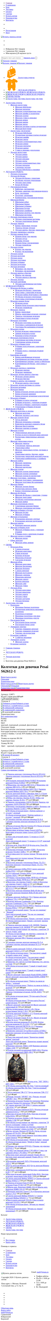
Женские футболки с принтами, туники (31, 495)
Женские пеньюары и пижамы (27, 422)
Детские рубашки (17, 262)
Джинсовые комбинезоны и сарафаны (30, 458)
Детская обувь (16, 588)
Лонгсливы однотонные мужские (28, 299)
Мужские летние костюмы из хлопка (25, 385)
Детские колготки (17, 256)
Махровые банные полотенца (27, 607)
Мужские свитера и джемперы (22, 368)
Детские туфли (21, 596)
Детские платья (16, 254)
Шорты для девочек (23, 275)
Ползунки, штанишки (24, 195)
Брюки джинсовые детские (26, 226)
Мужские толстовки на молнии (28, 323)
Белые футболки (21, 185)
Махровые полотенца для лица (27, 616)
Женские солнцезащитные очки (28, 111)
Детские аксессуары (18, 152)
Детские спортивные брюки (26, 221)
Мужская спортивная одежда (22, 338)
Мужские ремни (21, 144)
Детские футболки (17, 176)
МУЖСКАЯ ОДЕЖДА (36, 92)
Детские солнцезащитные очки (27, 163)
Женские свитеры (22, 465)
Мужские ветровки (18, 387)
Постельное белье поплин (25, 622)
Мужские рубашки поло (20, 344)
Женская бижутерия (23, 129)
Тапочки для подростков (25, 633)
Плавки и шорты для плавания (22, 381)
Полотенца (14, 605)
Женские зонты (21, 124)
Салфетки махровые (23, 637)
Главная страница (13, 648)
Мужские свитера (22, 370)
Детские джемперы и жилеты (22, 232)
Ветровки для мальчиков (25, 271)
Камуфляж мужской (18, 355)
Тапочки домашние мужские (27, 631)
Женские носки (21, 538)
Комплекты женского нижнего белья (30, 424)
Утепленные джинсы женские (27, 446)
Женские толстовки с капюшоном (29, 480)
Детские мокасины (22, 592)
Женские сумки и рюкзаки (26, 118)
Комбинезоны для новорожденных (29, 198)
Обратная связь (7, 1308)
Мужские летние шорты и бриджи (24, 374)
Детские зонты (21, 161)
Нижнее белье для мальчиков (27, 243)
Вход (8, 33)
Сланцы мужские (22, 549)
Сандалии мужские (23, 560)
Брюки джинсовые (22, 312)
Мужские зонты (21, 139)
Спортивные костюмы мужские (28, 340)
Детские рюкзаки (22, 159)
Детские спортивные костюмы (27, 219)
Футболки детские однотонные (28, 180)
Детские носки (16, 258)
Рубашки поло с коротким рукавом (29, 534)
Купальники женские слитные (27, 519)
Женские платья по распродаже (28, 476)
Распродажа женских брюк (26, 489)
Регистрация (11, 30)
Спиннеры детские (23, 167)
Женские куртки (17, 430)
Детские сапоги (21, 594)
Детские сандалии (22, 599)
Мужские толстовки (18, 320)
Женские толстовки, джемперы (23, 478)
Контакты (10, 20)
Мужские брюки (17, 389)
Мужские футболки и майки (21, 288)
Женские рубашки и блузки (21, 510)
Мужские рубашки (18, 398)
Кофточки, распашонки (24, 189)
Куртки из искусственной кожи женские (31, 435)
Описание (5, 686)
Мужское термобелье (23, 308)
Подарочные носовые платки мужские (30, 135)
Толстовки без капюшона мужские (29, 327)
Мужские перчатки (23, 146)
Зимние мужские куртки (25, 333)
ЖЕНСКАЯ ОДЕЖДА (35, 94)
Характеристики (7, 688)
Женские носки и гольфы (20, 536)
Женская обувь (16, 562)
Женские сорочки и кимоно (26, 428)
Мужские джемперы (23, 372)
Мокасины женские (23, 577)
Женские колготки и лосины (22, 411)
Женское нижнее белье (19, 417)
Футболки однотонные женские (28, 499)
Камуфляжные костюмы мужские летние (31, 359)
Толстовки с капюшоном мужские (29, 325)
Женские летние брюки (24, 486)
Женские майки (21, 502)
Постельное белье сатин (25, 624)
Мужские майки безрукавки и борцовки (31, 295)
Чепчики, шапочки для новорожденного (31, 191)
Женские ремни (21, 120)
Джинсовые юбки (22, 448)
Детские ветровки (17, 267)
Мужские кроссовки (23, 551)
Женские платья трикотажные (27, 471)
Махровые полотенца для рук (27, 618)
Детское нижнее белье (19, 234)
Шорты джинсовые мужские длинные (30, 314)
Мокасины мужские (23, 558)
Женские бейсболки (23, 107)
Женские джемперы (23, 463)
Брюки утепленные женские (26, 491)
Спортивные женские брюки (27, 506)
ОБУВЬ (17, 96)
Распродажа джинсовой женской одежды (32, 456)
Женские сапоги (21, 579)
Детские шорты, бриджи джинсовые (30, 230)
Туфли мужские (21, 553)
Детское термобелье (23, 245)
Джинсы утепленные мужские (27, 316)
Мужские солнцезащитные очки (28, 142)
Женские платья (16, 469)
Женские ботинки (22, 568)
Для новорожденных (18, 187)
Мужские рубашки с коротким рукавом (31, 405)
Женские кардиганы (23, 467)
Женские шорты (16, 523)
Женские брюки (16, 484)
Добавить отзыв (22, 703)
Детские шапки (21, 157)
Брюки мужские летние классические (30, 392)
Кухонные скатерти (18, 644)
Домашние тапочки (18, 627)
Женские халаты (21, 642)
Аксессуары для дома (34, 99)
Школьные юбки (22, 202)
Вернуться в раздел (8, 684)
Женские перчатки (22, 109)
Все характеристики (9, 716)
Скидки (9, 14)
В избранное (18, 708)
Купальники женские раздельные (28, 521)
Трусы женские (21, 420)
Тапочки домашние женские (26, 629)
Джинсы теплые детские (25, 228)
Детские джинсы (17, 223)
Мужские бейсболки (23, 133)
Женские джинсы (22, 443)
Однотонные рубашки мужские (28, 407)
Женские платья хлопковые (26, 474)
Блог (7, 7)
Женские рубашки (22, 515)
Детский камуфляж (18, 282)
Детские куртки (16, 247)
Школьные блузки (22, 208)
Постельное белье (17, 620)
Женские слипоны (22, 575)
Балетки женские (22, 581)
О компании (11, 5)
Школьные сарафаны (23, 211)
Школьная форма (17, 200)
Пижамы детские (22, 241)
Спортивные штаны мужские (27, 342)
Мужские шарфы (22, 137)
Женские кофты (16, 461)
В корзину (14, 699)
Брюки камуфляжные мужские (27, 357)
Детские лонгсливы (23, 182)
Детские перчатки (22, 165)
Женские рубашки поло (20, 527)
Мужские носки (21, 303)
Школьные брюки (22, 204)
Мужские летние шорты (25, 377)
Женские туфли (21, 586)
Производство (11, 18)
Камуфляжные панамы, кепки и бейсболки (32, 361)
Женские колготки (22, 413)
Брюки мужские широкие (25, 394)
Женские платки (21, 116)
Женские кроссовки (23, 564)
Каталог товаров (10, 61)
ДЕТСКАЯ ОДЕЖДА (27, 90)
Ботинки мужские (22, 555)
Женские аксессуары (18, 105)
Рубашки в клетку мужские (26, 400)
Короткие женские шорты (25, 525)
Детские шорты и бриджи (20, 273)
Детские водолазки (18, 264)
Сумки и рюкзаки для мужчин (27, 150)
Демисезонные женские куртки (28, 433)
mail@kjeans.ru (43, 1272)
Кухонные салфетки (18, 635)
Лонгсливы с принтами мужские (28, 292)
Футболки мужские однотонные (28, 297)
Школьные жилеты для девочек (28, 213)
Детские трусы (21, 239)
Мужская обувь (16, 547)
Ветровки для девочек (24, 269)
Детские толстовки (18, 260)
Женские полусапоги (23, 573)
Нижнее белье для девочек (26, 236)
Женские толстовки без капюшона (29, 482)
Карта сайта (10, 1242)
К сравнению (19, 710)
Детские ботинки (22, 601)
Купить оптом (11, 16)
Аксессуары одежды (26, 78)
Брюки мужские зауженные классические (32, 396)
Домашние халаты (17, 640)
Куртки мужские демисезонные (28, 331)
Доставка (9, 9)
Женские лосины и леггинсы (27, 415)
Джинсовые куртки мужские (27, 318)
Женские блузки (21, 512)
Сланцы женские (22, 571)
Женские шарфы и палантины (27, 113)
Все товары (10, 1240)
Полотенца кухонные (23, 614)
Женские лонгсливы (23, 497)
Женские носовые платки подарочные (30, 126)
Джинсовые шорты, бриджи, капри (29, 454)
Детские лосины (17, 280)
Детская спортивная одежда (21, 217)
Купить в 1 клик (22, 706)
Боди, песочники (22, 193)
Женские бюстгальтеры (24, 426)
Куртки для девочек (23, 249)
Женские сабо (20, 584)
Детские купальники (18, 174)
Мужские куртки (17, 329)
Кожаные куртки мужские (25, 336)
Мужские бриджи (22, 379)
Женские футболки (18, 493)
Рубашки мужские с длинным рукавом (31, 402)
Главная (9, 3)
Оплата (9, 12)
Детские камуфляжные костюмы (28, 284)
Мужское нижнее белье (19, 301)
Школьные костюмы (23, 215)
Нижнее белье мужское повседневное (30, 305)
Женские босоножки (23, 566)
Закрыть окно (29, 58)
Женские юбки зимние (24, 543)
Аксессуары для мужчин (20, 131)
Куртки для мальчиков (24, 251)
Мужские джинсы (17, 310)
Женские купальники (19, 517)
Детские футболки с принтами (27, 178)
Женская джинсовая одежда (21, 441)
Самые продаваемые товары (12, 770)
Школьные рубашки (23, 206)
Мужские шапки (22, 148)
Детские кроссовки (23, 590)
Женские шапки (21, 122)
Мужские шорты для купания (27, 383)
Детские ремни (21, 154)
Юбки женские (16, 540)
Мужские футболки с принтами (28, 290)
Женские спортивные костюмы (27, 508)
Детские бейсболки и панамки (27, 170)
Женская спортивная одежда (21, 504)
